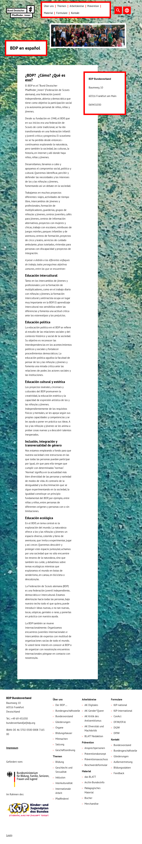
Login (9, 835)
